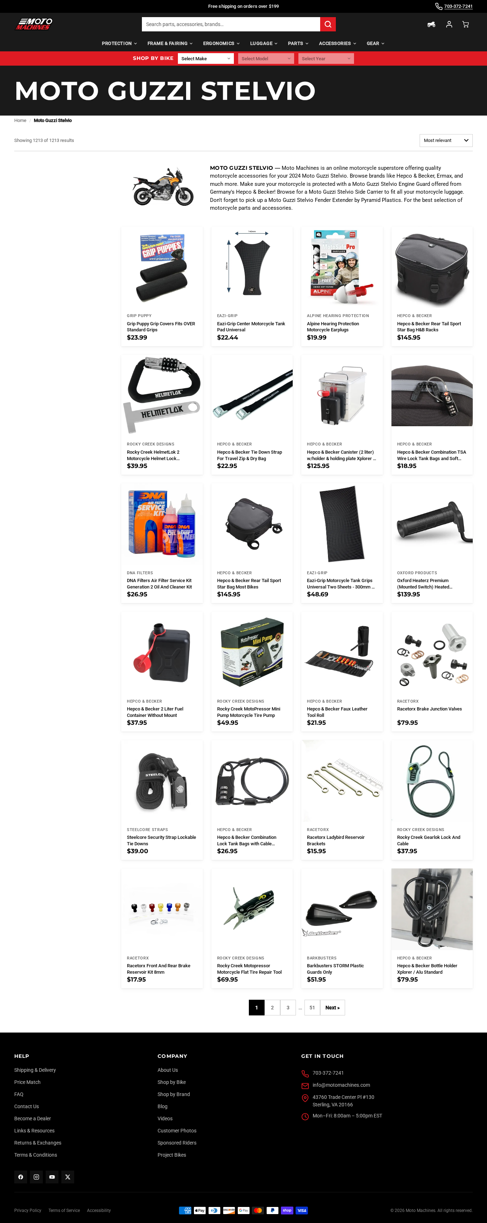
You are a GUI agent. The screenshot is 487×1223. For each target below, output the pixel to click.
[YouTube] (52, 1177)
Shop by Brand (174, 1094)
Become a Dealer (32, 1118)
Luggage (261, 43)
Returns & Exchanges (37, 1143)
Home (20, 120)
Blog (163, 1106)
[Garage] (431, 24)
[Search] (328, 24)
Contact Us (26, 1106)
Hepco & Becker (415, 176)
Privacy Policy (27, 1210)
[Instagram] (36, 1177)
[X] (67, 1177)
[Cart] (465, 24)
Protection (117, 43)
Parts (295, 43)
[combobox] (231, 24)
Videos (165, 1118)
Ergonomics (218, 43)
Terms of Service (64, 1210)
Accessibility (99, 1210)
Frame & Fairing (168, 43)
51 (312, 1007)
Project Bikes (172, 1155)
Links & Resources (34, 1130)
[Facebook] (20, 1177)
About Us (168, 1070)
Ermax (444, 176)
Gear (373, 43)
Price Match (27, 1082)
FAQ (19, 1094)
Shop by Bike (172, 1082)
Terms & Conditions (35, 1155)
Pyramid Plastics (381, 200)
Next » (332, 1007)
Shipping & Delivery (35, 1070)
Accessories (335, 43)
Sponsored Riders (177, 1143)
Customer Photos (177, 1130)
